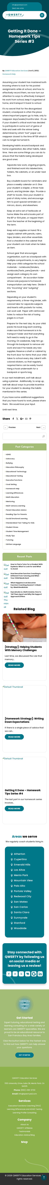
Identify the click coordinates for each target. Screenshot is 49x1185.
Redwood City (22, 896)
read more (14, 665)
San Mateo (21, 901)
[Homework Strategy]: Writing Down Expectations (24, 720)
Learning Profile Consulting (24, 1112)
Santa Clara (21, 912)
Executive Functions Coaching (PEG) (24, 1105)
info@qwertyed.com (19, 5)
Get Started (24, 1055)
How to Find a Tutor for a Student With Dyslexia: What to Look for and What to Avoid (27, 566)
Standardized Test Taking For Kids (20, 523)
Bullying (9, 463)
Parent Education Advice (16, 510)
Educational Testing (14, 476)
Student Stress (12, 527)
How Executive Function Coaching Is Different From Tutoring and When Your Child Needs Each (26, 575)
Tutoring (9, 540)
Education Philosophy (15, 467)
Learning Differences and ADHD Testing (24, 1109)
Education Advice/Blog (24, 1135)
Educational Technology (16, 471)
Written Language (13, 544)
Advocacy (10, 459)
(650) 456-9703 (18, 8)
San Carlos (21, 907)
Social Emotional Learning (16, 518)
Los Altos (19, 870)
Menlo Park (21, 875)
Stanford (19, 923)
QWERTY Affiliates (24, 1128)
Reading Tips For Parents (16, 514)
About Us (25, 1124)
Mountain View (23, 880)
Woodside (20, 928)
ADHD (8, 454)
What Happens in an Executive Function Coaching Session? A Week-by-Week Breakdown (26, 585)
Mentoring (10, 501)
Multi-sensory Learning (15, 506)
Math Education (12, 497)
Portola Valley (22, 891)
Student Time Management (17, 531)
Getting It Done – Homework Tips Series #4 (23, 792)
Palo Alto (19, 886)
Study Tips (10, 536)
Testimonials (24, 1131)
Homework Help (9, 74)
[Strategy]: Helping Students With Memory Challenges (23, 648)
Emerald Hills (22, 864)
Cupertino (20, 859)
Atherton (19, 854)
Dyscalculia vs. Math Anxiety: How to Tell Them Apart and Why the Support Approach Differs (26, 594)
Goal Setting (11, 484)
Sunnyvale (20, 917)
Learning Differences (14, 493)
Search (43, 436)
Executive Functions (14, 480)
